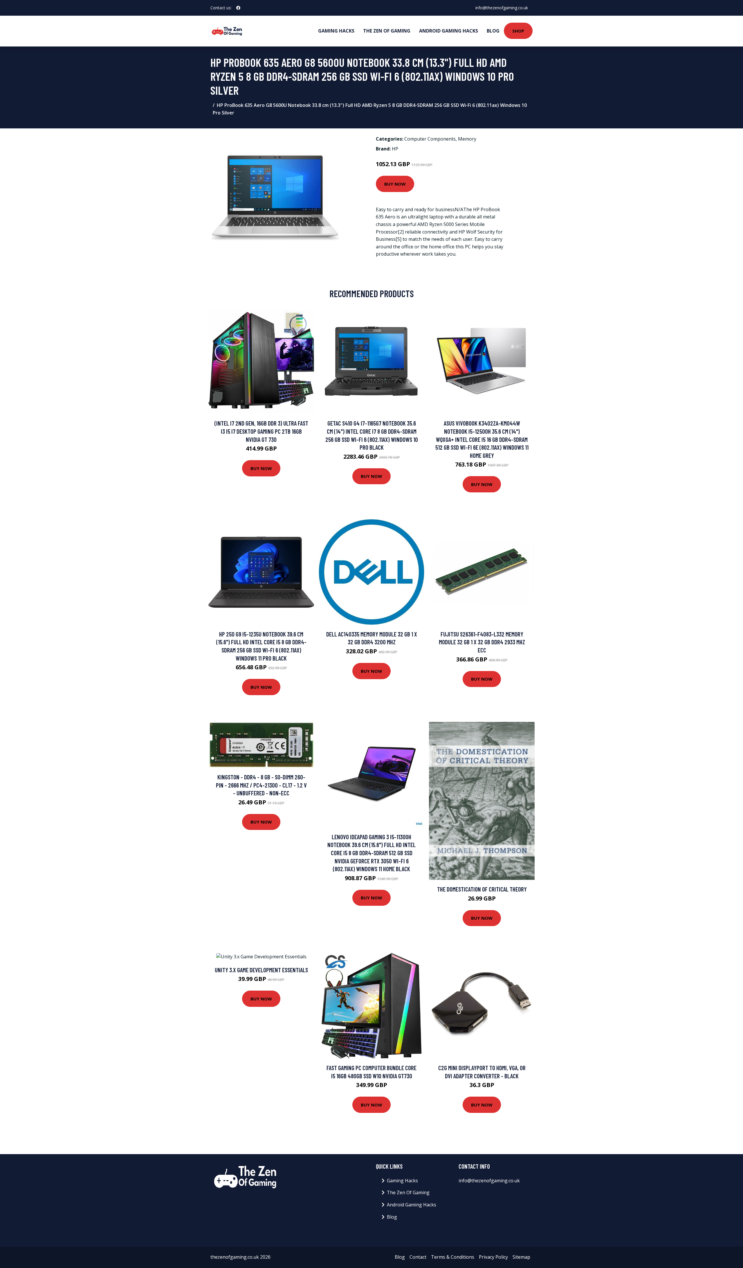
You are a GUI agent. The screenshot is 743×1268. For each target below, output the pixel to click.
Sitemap (521, 1257)
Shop (518, 31)
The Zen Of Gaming (386, 31)
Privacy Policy (493, 1257)
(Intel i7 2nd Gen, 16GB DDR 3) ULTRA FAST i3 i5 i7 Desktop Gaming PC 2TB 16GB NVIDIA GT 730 (261, 431)
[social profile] (238, 7)
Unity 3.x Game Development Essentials (261, 969)
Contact (418, 1257)
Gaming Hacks (336, 31)
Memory (467, 139)
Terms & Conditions (452, 1257)
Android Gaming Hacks (448, 31)
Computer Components (430, 139)
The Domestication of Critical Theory (482, 889)
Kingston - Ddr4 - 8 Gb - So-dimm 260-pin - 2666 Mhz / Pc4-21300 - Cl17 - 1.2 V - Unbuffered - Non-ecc (261, 785)
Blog (493, 31)
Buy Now (395, 184)
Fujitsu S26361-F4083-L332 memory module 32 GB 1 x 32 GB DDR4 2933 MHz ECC (482, 642)
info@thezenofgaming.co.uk (501, 7)
